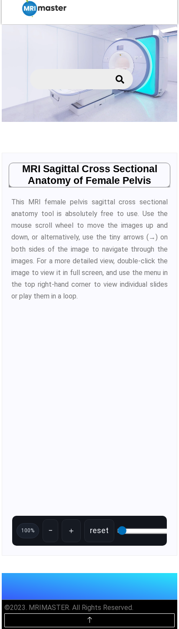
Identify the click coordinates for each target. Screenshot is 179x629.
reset (99, 530)
